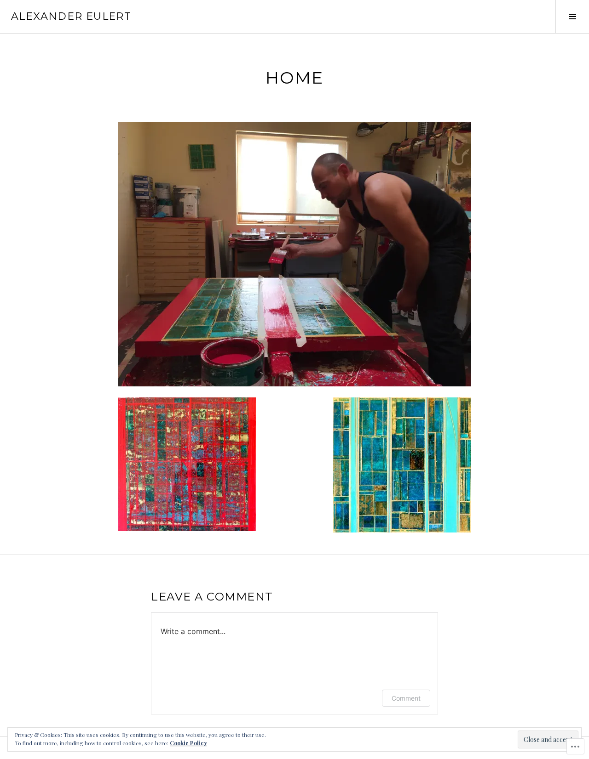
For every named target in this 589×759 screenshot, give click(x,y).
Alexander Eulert (71, 16)
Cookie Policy (188, 743)
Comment (406, 698)
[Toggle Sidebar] (572, 16)
